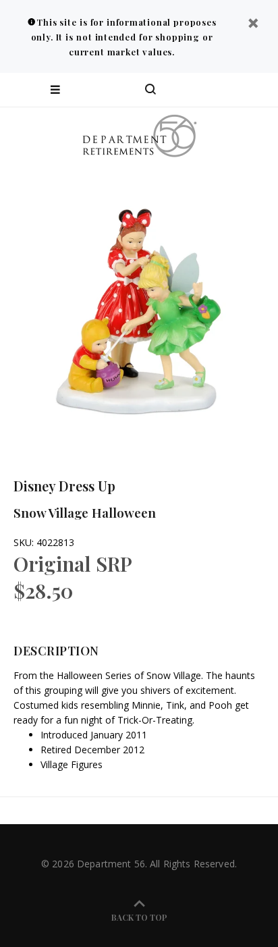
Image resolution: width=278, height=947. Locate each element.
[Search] (150, 90)
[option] (139, 304)
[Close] (253, 24)
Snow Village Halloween (84, 512)
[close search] (256, 89)
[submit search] (213, 89)
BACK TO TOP (139, 917)
